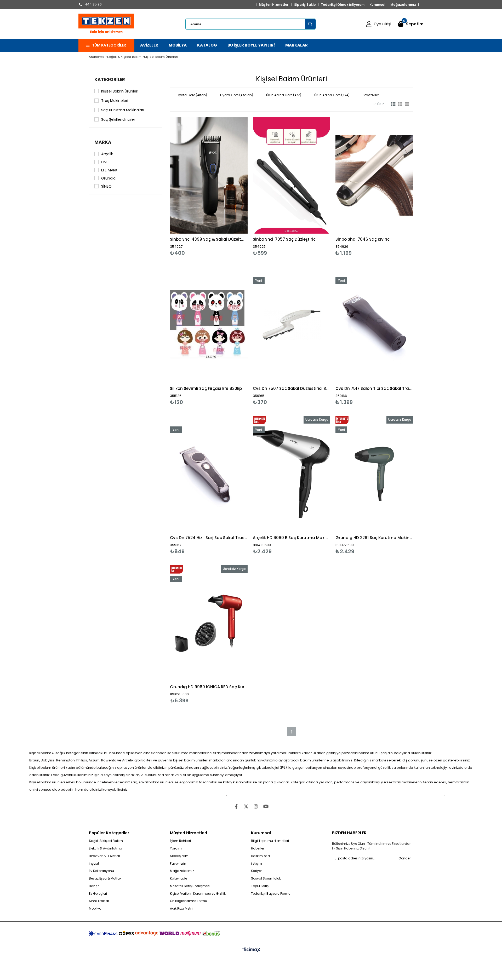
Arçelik (107, 154)
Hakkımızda (260, 856)
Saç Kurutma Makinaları (122, 110)
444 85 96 (93, 5)
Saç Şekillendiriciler (118, 119)
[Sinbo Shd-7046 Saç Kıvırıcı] (374, 175)
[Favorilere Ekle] (208, 186)
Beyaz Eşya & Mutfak (105, 878)
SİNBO (106, 186)
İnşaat (94, 864)
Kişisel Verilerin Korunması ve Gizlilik (198, 894)
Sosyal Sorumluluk (266, 878)
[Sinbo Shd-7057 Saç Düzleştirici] (291, 175)
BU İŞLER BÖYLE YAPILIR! (251, 45)
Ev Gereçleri (98, 894)
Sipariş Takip (305, 4)
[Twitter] (246, 806)
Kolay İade (178, 878)
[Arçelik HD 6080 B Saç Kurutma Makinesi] (291, 474)
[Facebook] (236, 806)
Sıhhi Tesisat (99, 901)
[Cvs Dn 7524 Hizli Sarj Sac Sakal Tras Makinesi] (209, 474)
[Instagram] (256, 806)
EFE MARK (109, 170)
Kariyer (256, 871)
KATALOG (207, 45)
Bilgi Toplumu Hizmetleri (270, 841)
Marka (102, 142)
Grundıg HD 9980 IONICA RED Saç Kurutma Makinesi (209, 687)
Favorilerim (178, 864)
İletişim (256, 864)
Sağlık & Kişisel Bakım (106, 841)
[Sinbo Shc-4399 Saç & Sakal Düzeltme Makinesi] (209, 175)
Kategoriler (109, 79)
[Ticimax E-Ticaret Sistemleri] (251, 950)
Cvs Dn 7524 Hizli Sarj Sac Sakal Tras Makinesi (209, 537)
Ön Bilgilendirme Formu (188, 901)
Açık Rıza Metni (181, 908)
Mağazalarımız (403, 4)
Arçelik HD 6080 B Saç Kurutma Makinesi (291, 537)
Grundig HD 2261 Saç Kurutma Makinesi (374, 537)
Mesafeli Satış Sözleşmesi (190, 886)
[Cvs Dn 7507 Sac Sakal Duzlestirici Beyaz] (291, 325)
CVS (105, 162)
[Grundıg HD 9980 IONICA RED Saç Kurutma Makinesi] (209, 623)
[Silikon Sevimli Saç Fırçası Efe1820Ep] (209, 325)
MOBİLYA (178, 45)
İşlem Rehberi (180, 841)
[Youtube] (266, 806)
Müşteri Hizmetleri (274, 4)
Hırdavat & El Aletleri (104, 856)
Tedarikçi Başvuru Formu (270, 894)
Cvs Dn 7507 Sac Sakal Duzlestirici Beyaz (291, 388)
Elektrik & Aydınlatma (105, 848)
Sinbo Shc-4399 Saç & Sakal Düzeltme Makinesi (209, 239)
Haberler (257, 848)
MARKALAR (296, 45)
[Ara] (310, 24)
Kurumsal (377, 4)
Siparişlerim (179, 856)
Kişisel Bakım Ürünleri (119, 91)
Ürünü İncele (227, 186)
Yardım (176, 848)
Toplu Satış (260, 886)
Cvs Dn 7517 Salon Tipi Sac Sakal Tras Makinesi (374, 388)
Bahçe (94, 886)
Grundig (108, 178)
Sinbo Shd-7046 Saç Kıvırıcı (363, 239)
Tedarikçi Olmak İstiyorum (342, 4)
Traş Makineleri (114, 101)
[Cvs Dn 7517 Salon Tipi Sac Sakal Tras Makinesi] (374, 325)
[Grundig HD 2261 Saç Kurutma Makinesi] (374, 474)
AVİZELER (149, 45)
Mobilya (95, 908)
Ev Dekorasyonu (101, 871)
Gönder (404, 858)
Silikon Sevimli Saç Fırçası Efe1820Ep (206, 388)
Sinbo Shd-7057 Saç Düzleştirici (285, 239)
